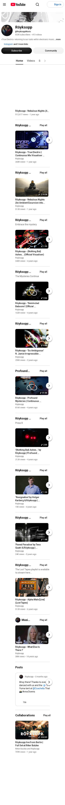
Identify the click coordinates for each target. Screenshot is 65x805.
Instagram (8, 44)
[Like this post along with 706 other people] (20, 702)
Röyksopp (19, 159)
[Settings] (44, 4)
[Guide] (4, 4)
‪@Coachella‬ (39, 688)
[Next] (49, 140)
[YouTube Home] (18, 4)
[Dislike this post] (30, 702)
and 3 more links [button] (21, 44)
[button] (45, 61)
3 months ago (41, 677)
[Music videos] (18, 620)
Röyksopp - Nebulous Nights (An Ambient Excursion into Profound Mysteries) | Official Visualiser (32, 111)
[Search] (37, 4)
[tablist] (32, 61)
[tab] (19, 61)
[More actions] (47, 153)
